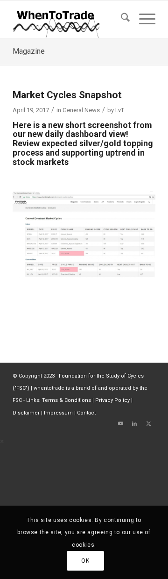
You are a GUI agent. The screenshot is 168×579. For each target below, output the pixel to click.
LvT (119, 110)
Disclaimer (26, 413)
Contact (86, 413)
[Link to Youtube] (120, 424)
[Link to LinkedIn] (134, 424)
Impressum (58, 413)
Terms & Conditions (66, 400)
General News (81, 110)
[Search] (121, 19)
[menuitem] (121, 19)
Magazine (29, 51)
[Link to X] (148, 424)
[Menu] (142, 19)
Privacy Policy (112, 400)
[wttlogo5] (70, 19)
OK (85, 561)
